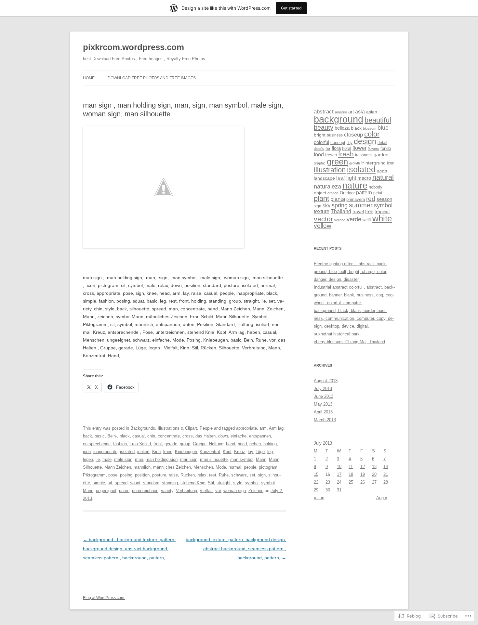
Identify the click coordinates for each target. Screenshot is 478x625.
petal (377, 193)
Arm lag (276, 428)
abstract (324, 112)
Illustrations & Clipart (177, 428)
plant (321, 198)
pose (112, 475)
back (87, 436)
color (371, 134)
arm (263, 428)
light (351, 178)
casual (138, 436)
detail (382, 142)
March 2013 (325, 419)
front (157, 443)
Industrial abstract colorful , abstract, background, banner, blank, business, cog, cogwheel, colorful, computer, (354, 295)
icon (87, 451)
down (223, 436)
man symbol (241, 459)
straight (224, 482)
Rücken (187, 475)
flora (336, 148)
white (382, 218)
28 (385, 482)
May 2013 (323, 404)
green (337, 161)
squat (135, 482)
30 (327, 490)
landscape (324, 178)
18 (351, 474)
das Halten (205, 436)
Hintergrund (373, 163)
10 (339, 466)
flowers (373, 148)
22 (316, 482)
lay (250, 451)
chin (151, 436)
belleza (342, 128)
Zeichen (255, 490)
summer (361, 205)
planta (337, 199)
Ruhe (224, 475)
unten (124, 490)
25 (351, 482)
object (320, 192)
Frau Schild (140, 443)
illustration (330, 170)
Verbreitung (186, 490)
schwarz (239, 475)
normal (235, 467)
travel (358, 211)
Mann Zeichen (117, 467)
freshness (363, 155)
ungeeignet (106, 490)
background (338, 119)
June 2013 (323, 396)
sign (262, 475)
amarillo (341, 112)
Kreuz (239, 451)
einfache (238, 436)
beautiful (378, 120)
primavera (355, 199)
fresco (331, 154)
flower (359, 148)
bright (319, 134)
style (237, 482)
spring (340, 205)
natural (383, 177)
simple (99, 482)
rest (212, 475)
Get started (291, 8)
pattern (364, 192)
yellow (322, 225)
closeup (353, 135)
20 (374, 474)
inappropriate (105, 451)
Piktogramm (94, 475)
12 (362, 466)
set (252, 475)
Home (89, 78)
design (365, 141)
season (384, 199)
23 (327, 482)
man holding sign (162, 459)
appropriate (246, 428)
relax (201, 475)
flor (327, 148)
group (185, 443)
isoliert (143, 451)
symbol (252, 482)
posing (126, 475)
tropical (382, 211)
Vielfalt (206, 490)
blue (383, 127)
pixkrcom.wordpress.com (133, 47)
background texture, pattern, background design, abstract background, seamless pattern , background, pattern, (236, 548)
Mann (261, 459)
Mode (221, 467)
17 (339, 474)
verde (354, 219)
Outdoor (347, 192)
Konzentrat (210, 451)
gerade (171, 443)
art (351, 111)
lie (98, 459)
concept (337, 142)
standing (170, 482)
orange (333, 193)
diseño (319, 148)
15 (316, 474)
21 (385, 474)
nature (354, 185)
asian (371, 112)
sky (326, 205)
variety (167, 490)
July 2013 (323, 388)
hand (230, 443)
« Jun (319, 497)
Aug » (381, 497)
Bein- (112, 436)
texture (321, 211)
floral (346, 148)
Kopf (227, 451)
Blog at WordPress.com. (104, 597)
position (142, 475)
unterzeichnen (145, 490)
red (370, 198)
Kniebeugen (186, 451)
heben (255, 443)
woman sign (234, 490)
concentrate (169, 436)
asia (360, 111)
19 (362, 474)
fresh (346, 154)
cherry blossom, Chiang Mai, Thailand (349, 341)
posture (159, 475)
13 (374, 466)
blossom (369, 128)
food (319, 154)
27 (374, 482)
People (206, 428)
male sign (123, 459)
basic (100, 436)
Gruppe (199, 443)
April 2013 (323, 412)
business (335, 135)
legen (88, 459)
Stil (211, 482)
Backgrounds (142, 428)
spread (121, 482)
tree (369, 211)
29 (316, 490)
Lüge (260, 451)
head (242, 443)
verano (339, 220)
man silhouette (214, 459)
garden (381, 154)
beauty (323, 127)
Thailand (341, 211)
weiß (367, 220)
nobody (375, 187)
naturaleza (327, 186)
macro (364, 178)
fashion (120, 443)
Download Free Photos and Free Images (152, 78)
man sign (188, 459)
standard (151, 482)
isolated (127, 451)
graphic (319, 163)
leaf (340, 178)
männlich (142, 467)
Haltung (216, 443)
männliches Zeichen (172, 467)
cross (187, 436)
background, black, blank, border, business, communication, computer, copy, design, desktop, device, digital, (354, 318)
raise (173, 475)
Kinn (156, 451)
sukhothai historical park (337, 334)
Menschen (203, 467)
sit (110, 482)
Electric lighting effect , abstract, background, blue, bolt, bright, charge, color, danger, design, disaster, (350, 271)
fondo (385, 148)
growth (354, 163)
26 (362, 482)
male (107, 459)
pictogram (268, 467)
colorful (321, 142)
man (139, 459)
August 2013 (326, 380)
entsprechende (97, 443)
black (125, 436)
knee (167, 451)
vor (218, 490)
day (349, 143)
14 (385, 466)
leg (270, 451)
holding (270, 443)
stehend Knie (192, 482)
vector (323, 219)
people (250, 467)
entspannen (260, 436)
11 (351, 466)
